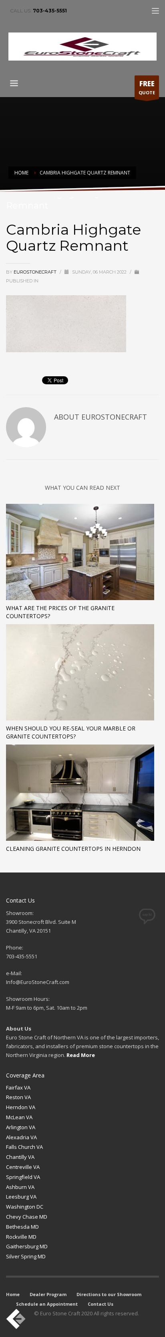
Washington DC (24, 1206)
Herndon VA (20, 1107)
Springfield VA (23, 1177)
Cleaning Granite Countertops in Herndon (73, 848)
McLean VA (19, 1117)
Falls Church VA (24, 1146)
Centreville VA (23, 1167)
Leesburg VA (21, 1196)
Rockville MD (21, 1236)
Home (13, 1294)
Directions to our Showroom (108, 1294)
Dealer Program (48, 1294)
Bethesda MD (22, 1226)
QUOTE (147, 87)
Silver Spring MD (26, 1256)
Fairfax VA (18, 1087)
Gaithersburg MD (27, 1246)
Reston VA (18, 1097)
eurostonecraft (36, 272)
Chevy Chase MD (26, 1216)
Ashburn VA (20, 1187)
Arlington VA (20, 1127)
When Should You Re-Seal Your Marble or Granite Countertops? (70, 732)
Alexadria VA (21, 1137)
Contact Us (100, 1304)
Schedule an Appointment (47, 1304)
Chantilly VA (20, 1156)
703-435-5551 (50, 11)
